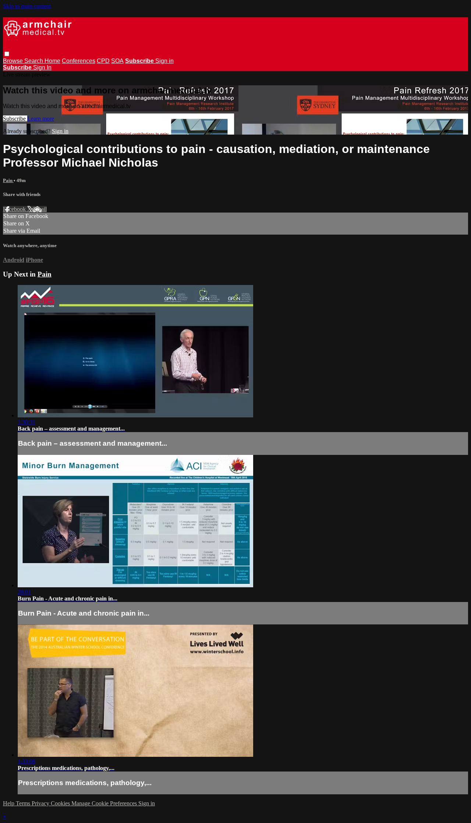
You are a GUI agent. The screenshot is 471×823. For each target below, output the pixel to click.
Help (9, 803)
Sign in (164, 61)
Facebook (15, 209)
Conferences (78, 61)
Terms (24, 803)
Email (40, 209)
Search (34, 61)
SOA (117, 61)
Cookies (61, 803)
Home (52, 61)
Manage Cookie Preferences (104, 803)
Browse (13, 61)
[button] (6, 53)
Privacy (41, 803)
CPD (103, 61)
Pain (8, 180)
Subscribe (15, 118)
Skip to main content (27, 6)
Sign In (42, 67)
